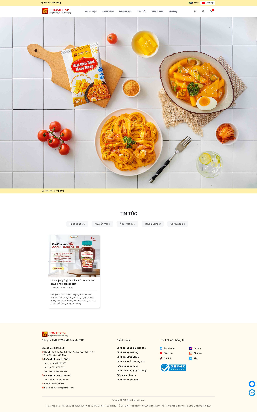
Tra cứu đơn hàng (52, 2)
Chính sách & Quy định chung (131, 370)
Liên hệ (173, 11)
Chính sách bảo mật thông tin (131, 348)
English (196, 3)
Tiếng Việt (209, 3)
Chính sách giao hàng (127, 352)
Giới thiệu (91, 11)
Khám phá (157, 11)
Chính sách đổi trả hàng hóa (130, 361)
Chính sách (176, 223)
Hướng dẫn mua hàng (127, 366)
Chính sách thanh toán (128, 357)
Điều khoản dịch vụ (126, 375)
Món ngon (125, 11)
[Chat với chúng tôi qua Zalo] (252, 392)
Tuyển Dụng (151, 223)
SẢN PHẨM (108, 11)
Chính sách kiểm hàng (128, 379)
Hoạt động (75, 223)
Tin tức (141, 11)
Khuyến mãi (101, 223)
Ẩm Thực (125, 223)
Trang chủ (48, 191)
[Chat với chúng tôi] (252, 384)
